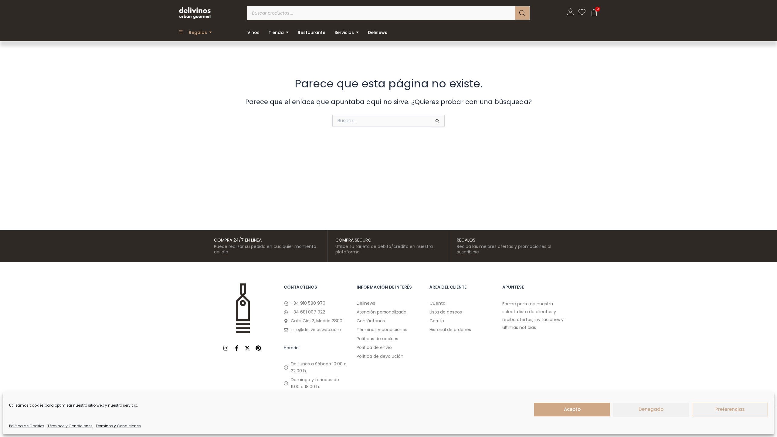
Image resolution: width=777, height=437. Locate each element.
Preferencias (730, 409)
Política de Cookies (26, 426)
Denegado (651, 409)
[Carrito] (594, 12)
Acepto (572, 409)
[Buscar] (522, 13)
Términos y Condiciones (70, 426)
